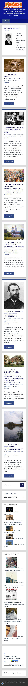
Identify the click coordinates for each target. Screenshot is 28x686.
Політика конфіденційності (12, 673)
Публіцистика (7, 80)
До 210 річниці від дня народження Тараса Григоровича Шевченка (14, 602)
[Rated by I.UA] (7, 654)
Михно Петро (11, 384)
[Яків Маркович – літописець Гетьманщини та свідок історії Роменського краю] (9, 520)
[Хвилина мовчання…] (9, 512)
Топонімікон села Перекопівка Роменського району (13, 446)
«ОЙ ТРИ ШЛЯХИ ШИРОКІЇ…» (10, 75)
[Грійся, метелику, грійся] (9, 544)
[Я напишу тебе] (9, 538)
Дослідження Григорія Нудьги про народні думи (13, 129)
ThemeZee (22, 682)
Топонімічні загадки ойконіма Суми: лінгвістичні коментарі (14, 244)
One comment (7, 194)
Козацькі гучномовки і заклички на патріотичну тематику (13, 186)
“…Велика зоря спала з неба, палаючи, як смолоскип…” (14, 585)
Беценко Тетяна (18, 79)
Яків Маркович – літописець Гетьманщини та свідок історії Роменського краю (14, 522)
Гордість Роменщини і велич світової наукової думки (13, 313)
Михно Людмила (8, 193)
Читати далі (8, 104)
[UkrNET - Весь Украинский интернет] (14, 659)
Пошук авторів (10, 493)
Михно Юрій (16, 193)
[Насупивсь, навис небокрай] (9, 530)
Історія (6, 136)
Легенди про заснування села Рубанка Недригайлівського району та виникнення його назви (13, 375)
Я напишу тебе (18, 538)
